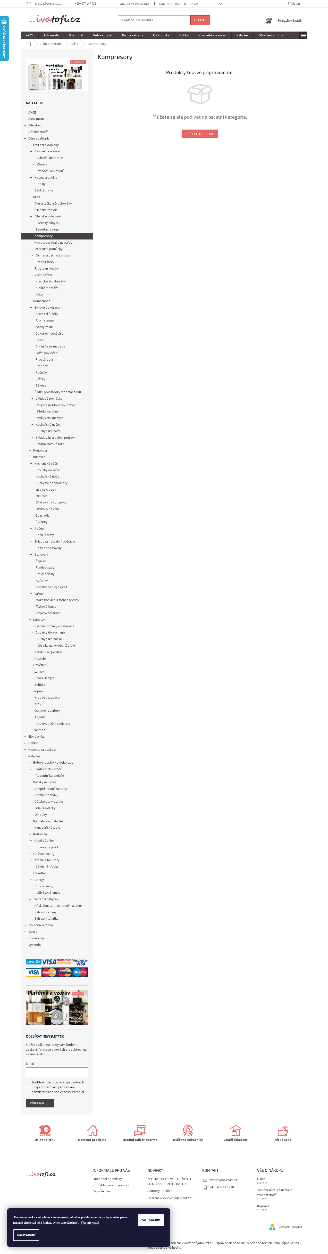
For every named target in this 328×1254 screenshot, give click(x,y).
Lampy (39, 671)
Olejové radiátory (47, 710)
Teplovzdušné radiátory (53, 723)
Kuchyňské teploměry (51, 483)
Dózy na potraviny (49, 548)
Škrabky (42, 522)
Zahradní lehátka (46, 918)
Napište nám (102, 1191)
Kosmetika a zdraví (42, 749)
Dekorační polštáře (49, 333)
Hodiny (41, 184)
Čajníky (41, 561)
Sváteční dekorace (49, 158)
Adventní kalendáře (50, 775)
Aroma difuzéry (47, 314)
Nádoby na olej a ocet (51, 587)
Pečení (39, 528)
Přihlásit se (40, 1103)
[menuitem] (29, 35)
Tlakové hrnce (46, 606)
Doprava (263, 1206)
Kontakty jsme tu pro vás (178, 4)
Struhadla (43, 515)
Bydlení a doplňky (46, 145)
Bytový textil (43, 327)
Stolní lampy (44, 886)
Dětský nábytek (44, 782)
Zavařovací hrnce (48, 613)
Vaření (38, 593)
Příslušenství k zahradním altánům (59, 905)
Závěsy (41, 385)
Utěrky (40, 379)
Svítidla (39, 684)
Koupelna (40, 450)
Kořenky (42, 580)
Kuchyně (39, 457)
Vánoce (42, 164)
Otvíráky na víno (47, 509)
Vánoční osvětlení (51, 171)
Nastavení (26, 1235)
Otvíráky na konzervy (51, 502)
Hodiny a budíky (45, 177)
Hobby (33, 743)
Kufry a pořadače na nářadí (53, 242)
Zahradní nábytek (46, 899)
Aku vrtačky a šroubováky (53, 203)
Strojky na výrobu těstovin (57, 645)
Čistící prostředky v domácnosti (57, 392)
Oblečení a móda (40, 925)
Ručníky (41, 372)
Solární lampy (44, 678)
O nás (261, 1179)
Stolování (41, 554)
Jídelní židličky (45, 808)
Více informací (90, 1222)
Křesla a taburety (46, 860)
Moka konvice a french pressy (57, 600)
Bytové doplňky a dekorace (54, 626)
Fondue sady (45, 567)
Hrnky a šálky (45, 574)
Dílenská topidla (46, 210)
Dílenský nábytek (48, 223)
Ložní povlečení (47, 353)
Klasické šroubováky (51, 281)
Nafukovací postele (48, 652)
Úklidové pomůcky (49, 398)
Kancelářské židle (47, 827)
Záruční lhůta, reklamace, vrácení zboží (275, 1192)
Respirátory (45, 262)
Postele (40, 658)
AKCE (32, 112)
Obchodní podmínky (135, 4)
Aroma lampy (45, 320)
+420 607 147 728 (222, 1187)
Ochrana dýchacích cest (53, 255)
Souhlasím (151, 1220)
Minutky (41, 496)
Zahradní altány (45, 912)
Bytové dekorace (47, 151)
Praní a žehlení (44, 840)
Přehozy (42, 366)
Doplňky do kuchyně (49, 418)
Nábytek (39, 619)
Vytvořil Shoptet (290, 1227)
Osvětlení (40, 665)
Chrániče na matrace (50, 346)
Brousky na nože (48, 470)
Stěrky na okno (48, 411)
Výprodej (35, 944)
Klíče (39, 294)
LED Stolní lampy (48, 892)
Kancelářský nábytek (48, 821)
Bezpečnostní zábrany (50, 788)
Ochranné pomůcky (48, 249)
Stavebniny (36, 938)
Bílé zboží (35, 125)
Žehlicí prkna (43, 190)
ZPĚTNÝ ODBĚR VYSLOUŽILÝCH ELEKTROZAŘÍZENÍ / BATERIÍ (169, 1181)
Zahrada (39, 730)
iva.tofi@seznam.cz (224, 1180)
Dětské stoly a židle (48, 801)
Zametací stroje (47, 229)
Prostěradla (44, 359)
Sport (32, 931)
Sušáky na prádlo (48, 847)
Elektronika (36, 736)
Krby (37, 704)
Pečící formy (45, 535)
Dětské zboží (38, 132)
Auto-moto (36, 118)
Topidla (39, 717)
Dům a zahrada (39, 138)
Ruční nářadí (43, 275)
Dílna (36, 197)
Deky (39, 340)
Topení (38, 691)
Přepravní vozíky (46, 268)
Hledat (200, 20)
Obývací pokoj (43, 853)
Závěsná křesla (47, 866)
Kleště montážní (47, 288)
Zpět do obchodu (199, 134)
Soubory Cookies (159, 1191)
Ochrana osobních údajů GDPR (169, 1198)
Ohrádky (40, 814)
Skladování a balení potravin (56, 437)
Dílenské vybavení (47, 216)
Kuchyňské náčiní (48, 424)
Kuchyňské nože (49, 431)
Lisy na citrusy (46, 489)
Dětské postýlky (46, 795)
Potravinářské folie (51, 444)
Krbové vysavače (47, 697)
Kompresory (43, 236)
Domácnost (41, 301)
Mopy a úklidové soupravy (56, 405)
